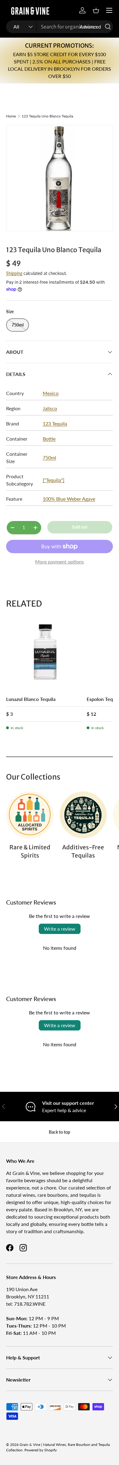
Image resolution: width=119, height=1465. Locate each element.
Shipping (14, 273)
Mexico (51, 393)
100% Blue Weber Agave (69, 499)
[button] (96, 10)
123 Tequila (55, 423)
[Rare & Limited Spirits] (29, 815)
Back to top (59, 1132)
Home (11, 116)
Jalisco (50, 408)
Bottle (49, 439)
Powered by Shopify (40, 1450)
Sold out (80, 526)
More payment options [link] (59, 561)
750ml (49, 457)
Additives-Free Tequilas (83, 851)
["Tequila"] (53, 480)
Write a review (59, 929)
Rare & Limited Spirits (29, 851)
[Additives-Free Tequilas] (83, 815)
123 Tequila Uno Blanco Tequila (47, 116)
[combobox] (59, 26)
